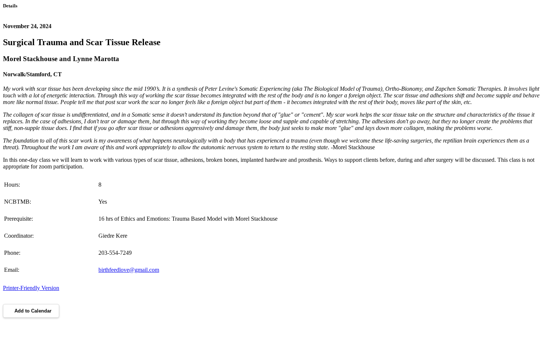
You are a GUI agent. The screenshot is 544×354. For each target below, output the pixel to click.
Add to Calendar (32, 311)
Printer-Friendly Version (31, 288)
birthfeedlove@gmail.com (128, 270)
